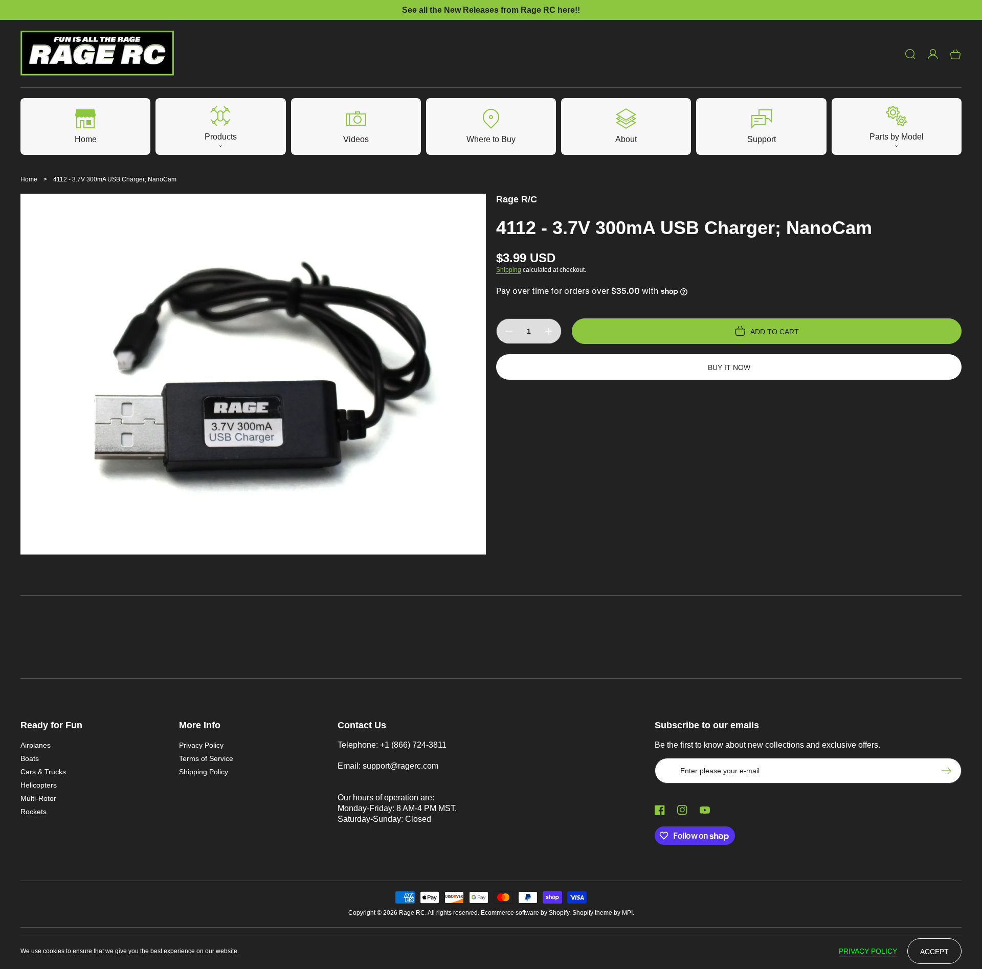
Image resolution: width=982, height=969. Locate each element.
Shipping (508, 269)
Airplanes (35, 745)
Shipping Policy (203, 772)
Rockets (33, 811)
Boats (29, 758)
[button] (910, 54)
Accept (934, 952)
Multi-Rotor (38, 798)
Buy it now (729, 367)
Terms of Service (206, 758)
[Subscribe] (949, 770)
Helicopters (38, 785)
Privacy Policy (201, 745)
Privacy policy (868, 951)
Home (28, 179)
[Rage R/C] (97, 54)
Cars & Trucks (43, 772)
